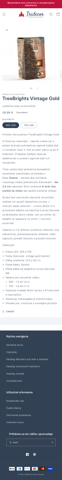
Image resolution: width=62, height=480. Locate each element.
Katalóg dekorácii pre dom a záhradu (27, 359)
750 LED (29, 125)
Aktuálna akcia (14, 345)
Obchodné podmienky (18, 415)
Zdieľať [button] (10, 311)
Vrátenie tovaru (15, 422)
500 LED (11, 125)
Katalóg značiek (15, 373)
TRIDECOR (28, 474)
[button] (3, 14)
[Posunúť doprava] (37, 88)
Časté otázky (13, 408)
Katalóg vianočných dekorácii (23, 366)
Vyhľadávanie (14, 380)
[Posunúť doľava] (24, 88)
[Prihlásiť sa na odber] (51, 442)
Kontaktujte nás (15, 400)
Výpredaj (11, 352)
